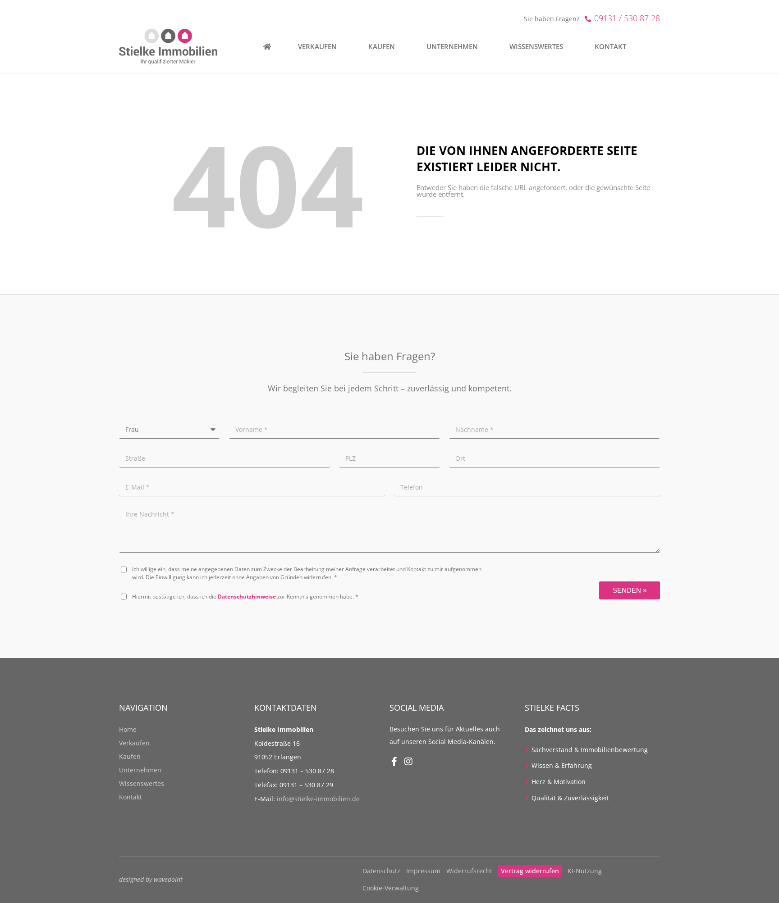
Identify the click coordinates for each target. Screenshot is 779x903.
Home (128, 729)
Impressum (423, 871)
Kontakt (130, 797)
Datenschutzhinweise (247, 596)
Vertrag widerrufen (530, 871)
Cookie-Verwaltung (390, 888)
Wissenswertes (141, 783)
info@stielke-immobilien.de (318, 798)
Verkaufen (134, 743)
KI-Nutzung (585, 871)
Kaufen (130, 756)
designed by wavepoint (151, 879)
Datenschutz (381, 871)
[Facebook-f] (394, 761)
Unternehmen (140, 770)
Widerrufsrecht (469, 871)
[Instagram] (408, 761)
